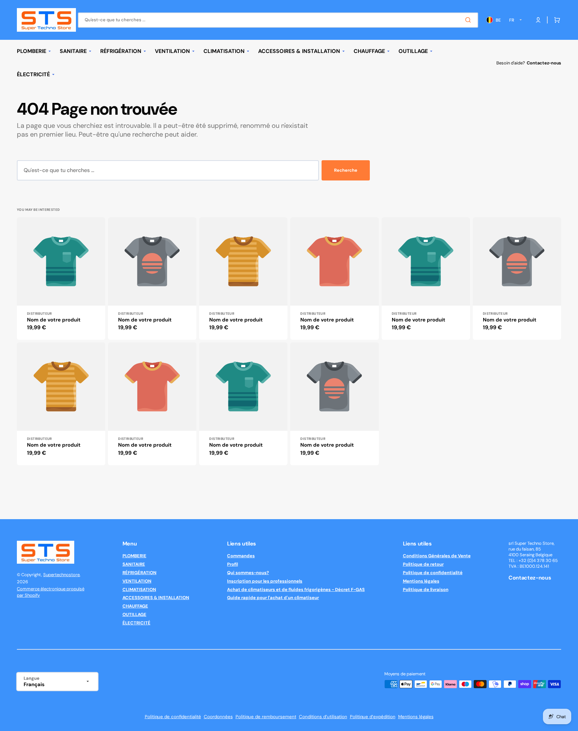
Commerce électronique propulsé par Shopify (50, 592)
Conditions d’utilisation (323, 717)
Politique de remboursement (266, 717)
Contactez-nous (544, 63)
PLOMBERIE (134, 556)
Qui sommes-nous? (248, 572)
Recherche (345, 170)
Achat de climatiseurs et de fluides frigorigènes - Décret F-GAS (296, 589)
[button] (556, 19)
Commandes (241, 556)
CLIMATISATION (139, 589)
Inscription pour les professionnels (264, 581)
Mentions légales (421, 581)
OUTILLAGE (134, 614)
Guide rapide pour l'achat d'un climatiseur (273, 597)
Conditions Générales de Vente (437, 556)
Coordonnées (218, 717)
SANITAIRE (133, 564)
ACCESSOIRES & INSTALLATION (155, 597)
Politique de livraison (425, 589)
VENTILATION (137, 581)
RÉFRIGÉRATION (139, 572)
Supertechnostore (61, 575)
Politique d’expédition (372, 717)
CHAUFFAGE (135, 606)
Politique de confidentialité (433, 572)
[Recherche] (469, 19)
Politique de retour (423, 564)
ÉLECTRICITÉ (136, 623)
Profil (232, 564)
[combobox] (278, 20)
